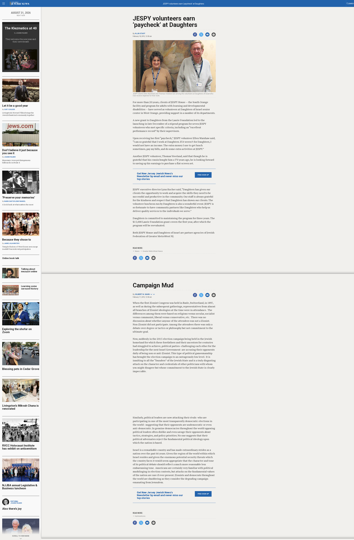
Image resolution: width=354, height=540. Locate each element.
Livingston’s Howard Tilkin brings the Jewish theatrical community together (18, 113)
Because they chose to (16, 239)
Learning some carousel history (29, 287)
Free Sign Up (203, 175)
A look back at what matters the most (17, 204)
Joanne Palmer (22, 33)
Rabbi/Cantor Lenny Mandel (14, 201)
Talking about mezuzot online (29, 270)
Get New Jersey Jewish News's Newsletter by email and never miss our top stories (160, 176)
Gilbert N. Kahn (142, 294)
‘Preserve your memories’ (18, 197)
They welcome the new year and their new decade (21, 40)
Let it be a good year (15, 105)
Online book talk (10, 258)
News (137, 251)
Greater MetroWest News (153, 251)
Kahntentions (140, 516)
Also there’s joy (12, 508)
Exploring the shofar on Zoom (17, 330)
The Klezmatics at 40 (21, 28)
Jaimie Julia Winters (11, 243)
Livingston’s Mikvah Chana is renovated (20, 407)
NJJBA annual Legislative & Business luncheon (19, 487)
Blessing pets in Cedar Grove (20, 369)
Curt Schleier (9, 109)
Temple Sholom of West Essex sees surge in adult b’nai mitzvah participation (20, 247)
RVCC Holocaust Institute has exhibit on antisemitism (19, 447)
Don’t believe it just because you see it (19, 151)
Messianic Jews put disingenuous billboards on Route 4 (16, 161)
